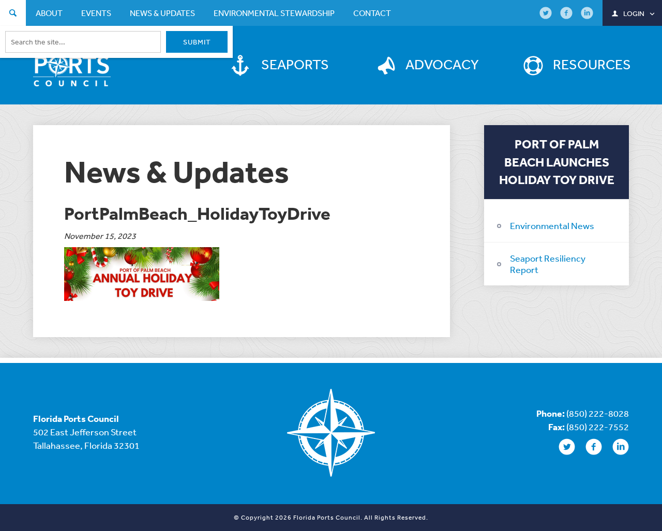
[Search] (13, 14)
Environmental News (552, 225)
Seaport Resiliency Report (547, 263)
